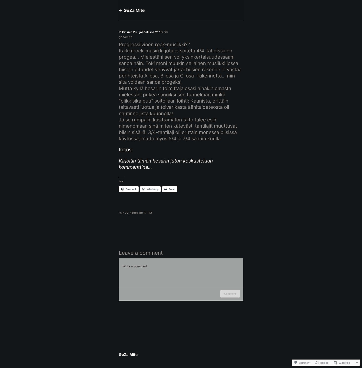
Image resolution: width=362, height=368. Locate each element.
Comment (230, 293)
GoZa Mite (134, 10)
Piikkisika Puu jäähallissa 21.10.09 (143, 32)
